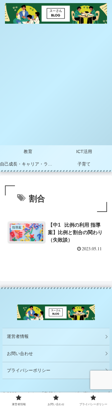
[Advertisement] (56, 86)
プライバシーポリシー (28, 370)
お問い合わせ (20, 353)
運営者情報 (18, 336)
